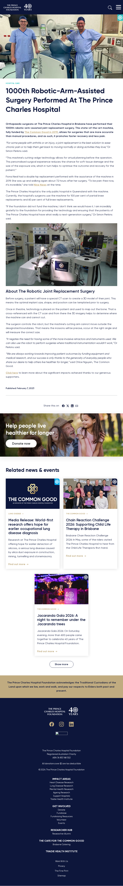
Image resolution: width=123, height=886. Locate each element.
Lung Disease (14, 514)
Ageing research (61, 792)
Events (61, 823)
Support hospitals (61, 796)
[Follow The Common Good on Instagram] (61, 723)
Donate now (21, 443)
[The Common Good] (18, 7)
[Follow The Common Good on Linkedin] (71, 723)
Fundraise (61, 813)
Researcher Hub (61, 830)
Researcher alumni (61, 834)
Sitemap (61, 875)
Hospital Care (13, 83)
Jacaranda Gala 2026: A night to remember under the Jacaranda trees (61, 620)
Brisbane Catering (61, 844)
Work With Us (61, 861)
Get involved (61, 806)
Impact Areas (61, 778)
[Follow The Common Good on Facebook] (51, 723)
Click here (12, 372)
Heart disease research (62, 782)
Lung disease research (61, 786)
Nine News (40, 184)
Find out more (17, 564)
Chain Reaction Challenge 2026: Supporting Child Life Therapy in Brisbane (88, 524)
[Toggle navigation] (118, 7)
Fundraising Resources (62, 816)
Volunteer (61, 820)
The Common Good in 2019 (41, 132)
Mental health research (62, 789)
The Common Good (76, 514)
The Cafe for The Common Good (61, 840)
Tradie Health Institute (61, 799)
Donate (61, 810)
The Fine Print (61, 871)
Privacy (61, 866)
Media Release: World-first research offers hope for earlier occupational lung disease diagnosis (30, 526)
